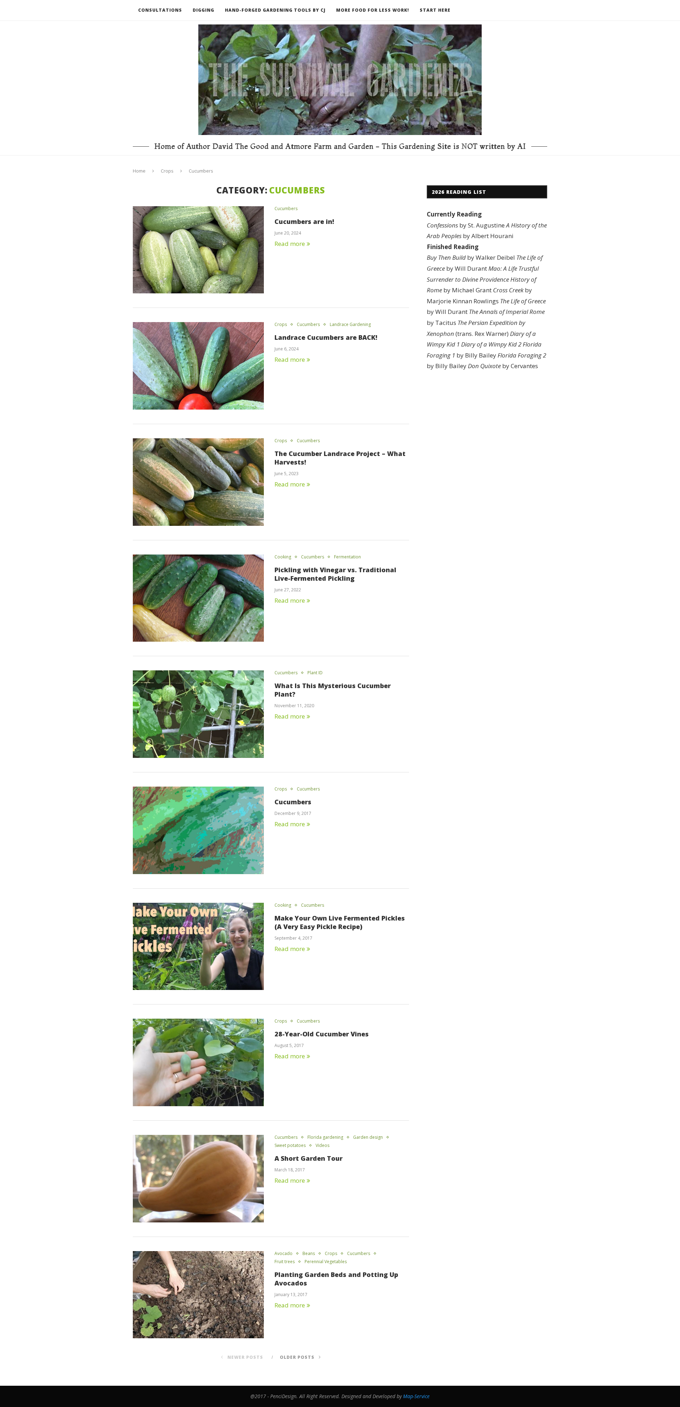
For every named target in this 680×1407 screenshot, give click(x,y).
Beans (308, 1253)
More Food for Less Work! (372, 10)
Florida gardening (325, 1137)
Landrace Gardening (350, 324)
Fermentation (347, 557)
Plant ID (315, 672)
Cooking (282, 557)
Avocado (283, 1253)
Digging (203, 10)
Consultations (160, 10)
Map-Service (416, 1396)
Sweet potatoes (290, 1145)
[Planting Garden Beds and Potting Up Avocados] (198, 1295)
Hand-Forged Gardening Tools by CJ (275, 10)
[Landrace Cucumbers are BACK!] (198, 366)
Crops (167, 171)
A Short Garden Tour (308, 1158)
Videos (322, 1145)
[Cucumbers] (198, 830)
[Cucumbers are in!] (198, 250)
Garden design (368, 1137)
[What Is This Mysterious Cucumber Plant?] (198, 714)
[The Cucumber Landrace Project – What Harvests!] (198, 482)
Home (139, 171)
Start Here (435, 10)
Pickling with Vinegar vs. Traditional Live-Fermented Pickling (335, 574)
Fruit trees (284, 1261)
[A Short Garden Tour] (198, 1178)
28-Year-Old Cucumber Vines (321, 1034)
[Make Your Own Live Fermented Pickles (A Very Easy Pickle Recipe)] (198, 946)
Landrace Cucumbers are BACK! (325, 337)
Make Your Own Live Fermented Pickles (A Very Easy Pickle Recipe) (339, 922)
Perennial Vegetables (326, 1261)
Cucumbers (286, 208)
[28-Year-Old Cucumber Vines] (198, 1062)
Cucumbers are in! (304, 221)
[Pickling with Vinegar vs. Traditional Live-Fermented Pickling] (198, 598)
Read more (289, 244)
